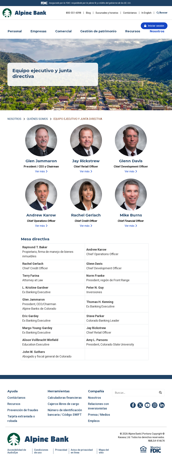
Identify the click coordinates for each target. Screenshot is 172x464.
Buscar (163, 12)
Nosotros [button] (157, 31)
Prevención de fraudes (22, 410)
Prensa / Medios (99, 414)
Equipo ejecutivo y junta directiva (77, 119)
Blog (88, 12)
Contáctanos (130, 12)
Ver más (40, 171)
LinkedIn (162, 405)
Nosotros (14, 119)
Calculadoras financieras (65, 397)
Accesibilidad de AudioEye (16, 451)
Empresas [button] (38, 31)
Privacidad (61, 450)
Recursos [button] (133, 31)
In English (147, 12)
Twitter (140, 405)
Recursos (14, 404)
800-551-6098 (73, 12)
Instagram (154, 405)
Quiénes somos (37, 119)
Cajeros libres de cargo (63, 404)
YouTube (147, 405)
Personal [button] (15, 31)
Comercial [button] (63, 31)
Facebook (133, 405)
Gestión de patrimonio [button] (98, 31)
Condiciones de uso (41, 451)
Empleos (94, 421)
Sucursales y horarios (107, 12)
